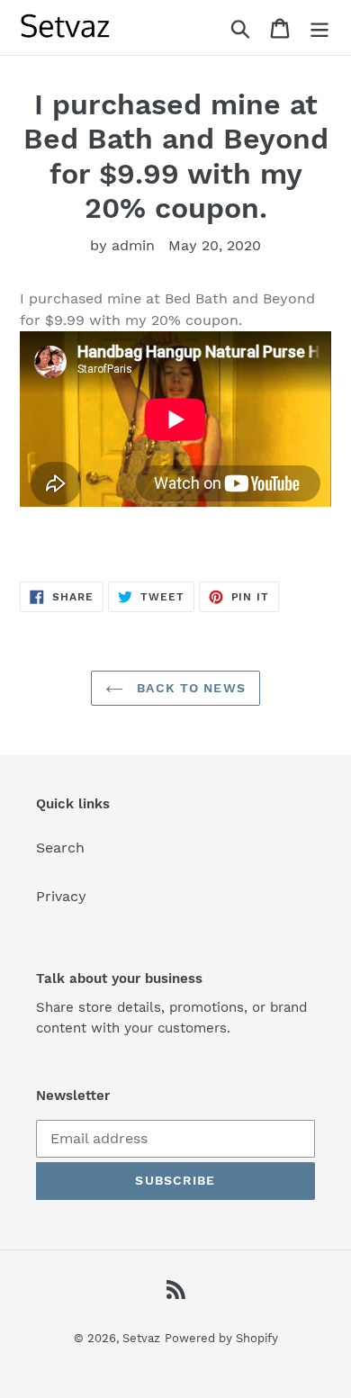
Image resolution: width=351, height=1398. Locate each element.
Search (60, 847)
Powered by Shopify (221, 1338)
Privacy (61, 896)
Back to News (189, 688)
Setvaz (141, 1338)
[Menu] (319, 27)
